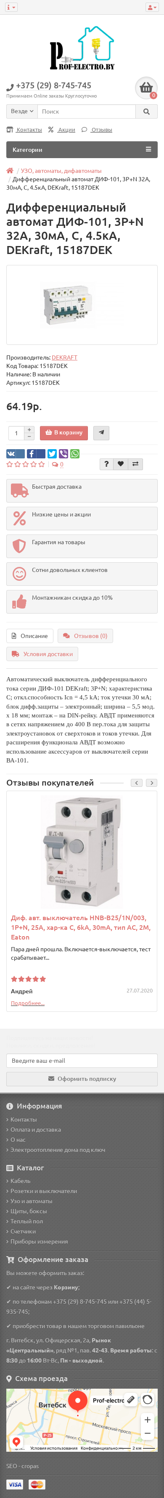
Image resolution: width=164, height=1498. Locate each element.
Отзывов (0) (91, 636)
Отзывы (101, 130)
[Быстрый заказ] (101, 433)
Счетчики (23, 1231)
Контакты (29, 130)
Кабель (20, 1181)
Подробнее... (28, 1003)
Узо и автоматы (32, 1201)
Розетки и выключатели (44, 1191)
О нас (18, 1139)
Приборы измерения (39, 1241)
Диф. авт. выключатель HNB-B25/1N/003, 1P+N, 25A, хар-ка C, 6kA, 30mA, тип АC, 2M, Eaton (81, 927)
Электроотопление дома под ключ (58, 1149)
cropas (30, 1466)
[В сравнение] (135, 464)
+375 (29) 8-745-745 (80, 1301)
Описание (34, 636)
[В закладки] (120, 464)
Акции (66, 130)
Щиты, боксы (29, 1211)
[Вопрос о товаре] (107, 464)
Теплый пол (27, 1221)
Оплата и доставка (36, 1129)
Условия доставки (48, 654)
